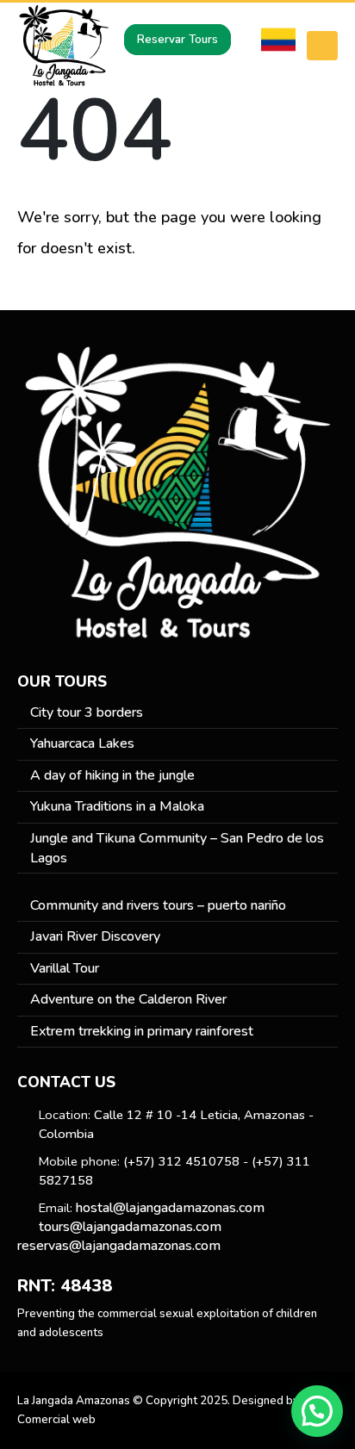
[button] (317, 1411)
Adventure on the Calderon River (128, 999)
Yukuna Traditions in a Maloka (117, 806)
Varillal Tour (64, 968)
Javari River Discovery (95, 936)
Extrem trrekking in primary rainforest (141, 1031)
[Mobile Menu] (322, 45)
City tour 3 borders (86, 712)
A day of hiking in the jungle (112, 775)
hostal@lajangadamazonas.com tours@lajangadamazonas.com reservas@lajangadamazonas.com (141, 1226)
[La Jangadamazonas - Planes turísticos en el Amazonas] (64, 45)
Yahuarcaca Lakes (82, 743)
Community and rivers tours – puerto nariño (158, 905)
